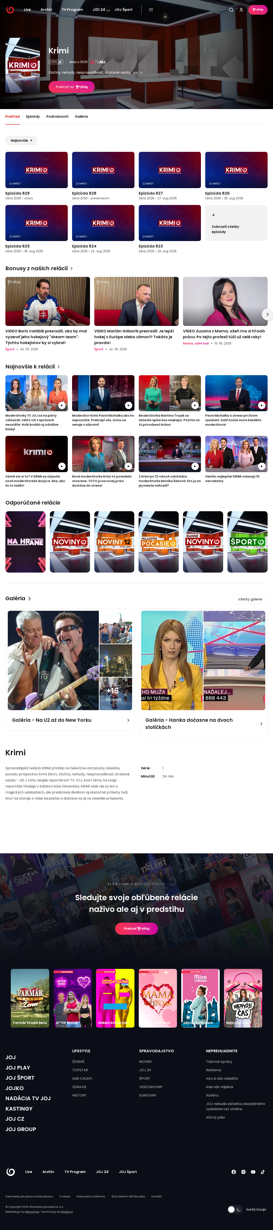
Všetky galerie (250, 599)
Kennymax (32, 1212)
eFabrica (67, 1212)
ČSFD (53, 62)
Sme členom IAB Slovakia (128, 1196)
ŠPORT (144, 1078)
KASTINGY (19, 1109)
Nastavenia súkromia (91, 1196)
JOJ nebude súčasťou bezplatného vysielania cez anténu (235, 1106)
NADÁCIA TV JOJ (28, 1098)
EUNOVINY (147, 1095)
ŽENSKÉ (78, 1061)
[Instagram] (243, 1172)
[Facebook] (233, 1172)
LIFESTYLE (81, 1051)
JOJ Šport (124, 9)
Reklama (213, 1070)
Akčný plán (215, 1117)
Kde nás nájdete (219, 1086)
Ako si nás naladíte (222, 1078)
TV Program (72, 9)
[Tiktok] (263, 1172)
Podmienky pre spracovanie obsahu (29, 1196)
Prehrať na (65, 86)
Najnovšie (19, 140)
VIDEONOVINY (151, 1086)
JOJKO (14, 1088)
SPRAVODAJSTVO (156, 1051)
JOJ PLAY (17, 1067)
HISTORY (79, 1095)
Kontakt (156, 1196)
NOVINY (145, 1061)
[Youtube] (253, 1172)
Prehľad (12, 116)
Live (27, 9)
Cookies (65, 1196)
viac (136, 73)
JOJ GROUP (20, 1129)
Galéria (81, 116)
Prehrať (130, 928)
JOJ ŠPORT (20, 1078)
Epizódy (33, 116)
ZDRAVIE (79, 1086)
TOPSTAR (80, 1070)
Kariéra (212, 1095)
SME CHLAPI (82, 1078)
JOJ (10, 1057)
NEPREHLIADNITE (222, 1051)
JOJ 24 (99, 9)
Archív (46, 9)
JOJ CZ (14, 1119)
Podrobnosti (57, 116)
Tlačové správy (219, 1061)
